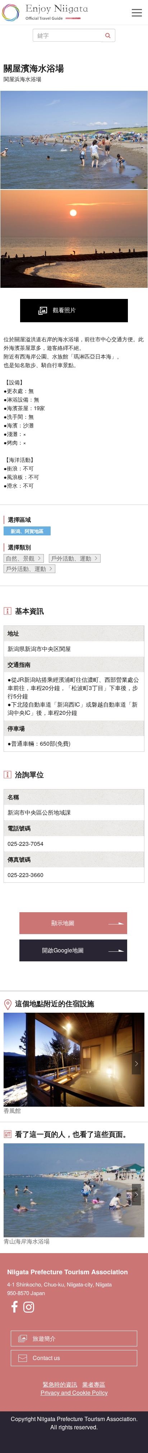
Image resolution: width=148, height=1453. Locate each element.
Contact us (46, 1358)
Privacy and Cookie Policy (74, 1392)
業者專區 (93, 1384)
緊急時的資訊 (60, 1384)
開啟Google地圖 (63, 950)
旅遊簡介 (44, 1338)
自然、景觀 (20, 558)
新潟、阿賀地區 (27, 531)
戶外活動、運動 (71, 558)
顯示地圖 (62, 923)
